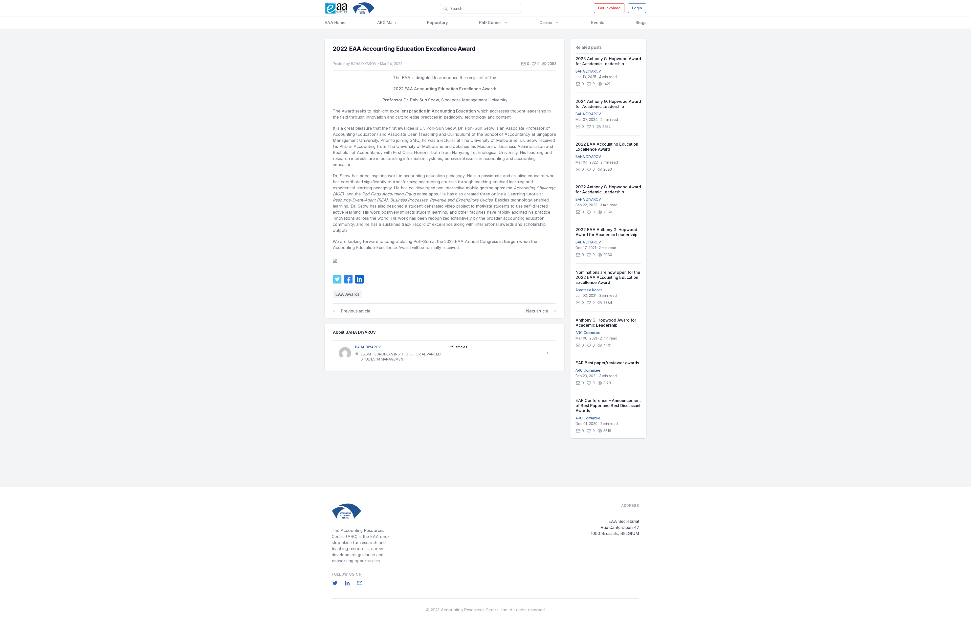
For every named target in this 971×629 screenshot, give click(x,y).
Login (637, 8)
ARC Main (386, 22)
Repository (437, 22)
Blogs (640, 22)
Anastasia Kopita (589, 290)
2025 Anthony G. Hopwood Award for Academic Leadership (608, 61)
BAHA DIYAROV (588, 71)
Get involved (609, 8)
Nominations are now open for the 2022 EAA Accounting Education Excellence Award (608, 277)
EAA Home (335, 22)
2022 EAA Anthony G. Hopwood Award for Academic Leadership (606, 232)
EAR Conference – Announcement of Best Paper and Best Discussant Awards (608, 405)
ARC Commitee (588, 332)
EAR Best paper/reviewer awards (607, 362)
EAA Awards (347, 294)
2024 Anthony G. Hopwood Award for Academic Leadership (608, 104)
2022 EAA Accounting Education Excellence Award (607, 147)
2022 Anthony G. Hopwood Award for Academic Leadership (608, 189)
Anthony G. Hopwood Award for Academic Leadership (606, 323)
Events (597, 22)
